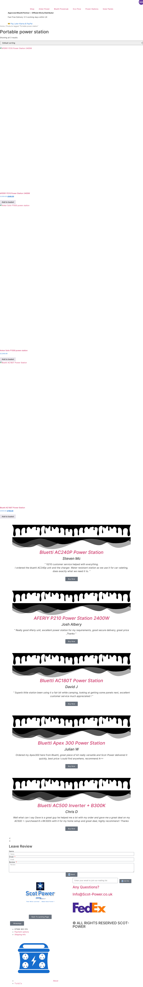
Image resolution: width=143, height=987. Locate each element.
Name (11, 851)
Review (12, 862)
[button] (71, 838)
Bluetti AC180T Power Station (71, 680)
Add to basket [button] (8, 202)
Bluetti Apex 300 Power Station (71, 743)
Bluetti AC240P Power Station (71, 552)
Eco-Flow (77, 9)
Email (11, 857)
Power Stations (91, 9)
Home (2, 26)
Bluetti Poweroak (61, 9)
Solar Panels (108, 9)
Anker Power (44, 9)
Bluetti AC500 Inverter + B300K (72, 805)
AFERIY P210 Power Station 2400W (71, 618)
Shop (32, 9)
